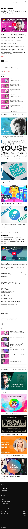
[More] (16, 67)
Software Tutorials (8, 6)
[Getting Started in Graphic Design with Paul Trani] (14, 193)
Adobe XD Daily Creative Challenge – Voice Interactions (16, 90)
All (13, 114)
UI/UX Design (9, 8)
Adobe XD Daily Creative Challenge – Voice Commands (16, 101)
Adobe (6, 60)
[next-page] (4, 227)
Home (2, 6)
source (2, 56)
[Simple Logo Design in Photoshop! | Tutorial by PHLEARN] (14, 214)
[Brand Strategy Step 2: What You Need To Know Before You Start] (14, 171)
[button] (5, 71)
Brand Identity (18, 114)
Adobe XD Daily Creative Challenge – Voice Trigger (15, 95)
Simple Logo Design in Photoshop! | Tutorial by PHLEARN (13, 224)
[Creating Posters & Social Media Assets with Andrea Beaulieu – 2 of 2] (14, 126)
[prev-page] (2, 227)
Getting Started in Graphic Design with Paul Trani (12, 203)
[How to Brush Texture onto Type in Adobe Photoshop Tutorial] (14, 148)
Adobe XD (14, 6)
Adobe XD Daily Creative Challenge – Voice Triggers (15, 79)
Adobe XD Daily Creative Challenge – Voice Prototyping (16, 106)
